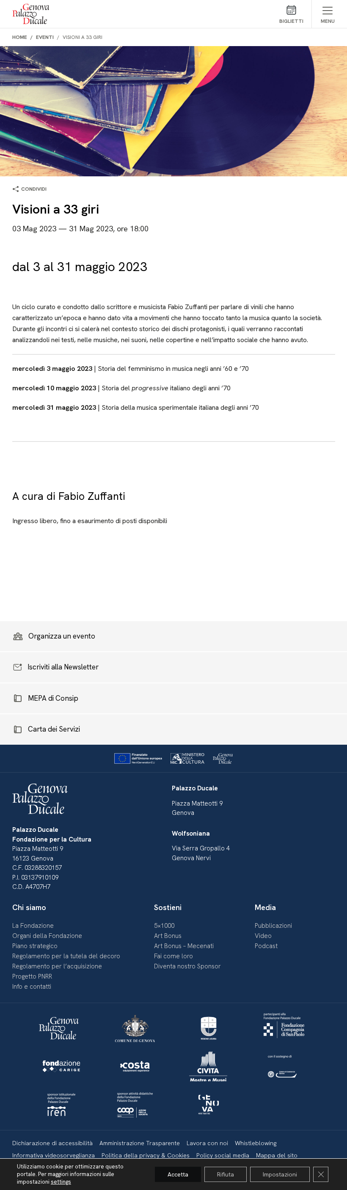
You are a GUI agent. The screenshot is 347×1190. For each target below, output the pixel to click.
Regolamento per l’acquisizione (57, 966)
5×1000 (164, 925)
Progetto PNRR (32, 976)
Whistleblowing (255, 1143)
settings (61, 1181)
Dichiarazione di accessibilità (52, 1143)
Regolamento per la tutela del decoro (66, 956)
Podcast (266, 946)
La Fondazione (33, 925)
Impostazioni (280, 1174)
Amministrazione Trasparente (139, 1143)
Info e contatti (31, 986)
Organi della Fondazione (47, 936)
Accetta (178, 1174)
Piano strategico (35, 946)
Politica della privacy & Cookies (146, 1155)
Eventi (45, 37)
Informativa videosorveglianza (53, 1155)
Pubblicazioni (273, 925)
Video (263, 936)
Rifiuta (225, 1174)
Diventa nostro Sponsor (187, 966)
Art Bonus (168, 936)
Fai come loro (173, 956)
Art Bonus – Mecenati (184, 946)
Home (19, 37)
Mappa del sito (276, 1155)
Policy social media (222, 1155)
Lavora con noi (207, 1143)
